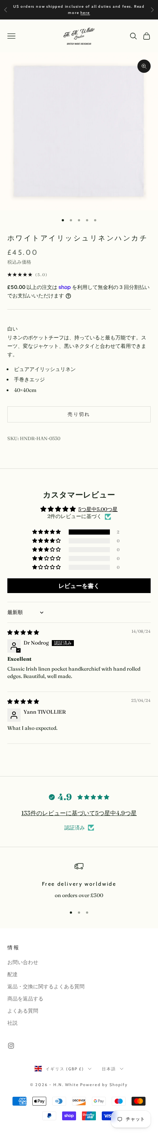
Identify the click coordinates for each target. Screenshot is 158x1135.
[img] (23, 632)
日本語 (109, 1068)
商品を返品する (25, 998)
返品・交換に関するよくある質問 (46, 986)
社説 (12, 1023)
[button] (47, 532)
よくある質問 (22, 1010)
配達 (12, 974)
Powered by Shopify (104, 1084)
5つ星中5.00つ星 (98, 509)
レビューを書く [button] (79, 585)
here (85, 12)
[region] (79, 881)
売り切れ (79, 414)
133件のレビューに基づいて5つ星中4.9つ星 (79, 813)
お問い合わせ (22, 962)
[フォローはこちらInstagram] (11, 1045)
